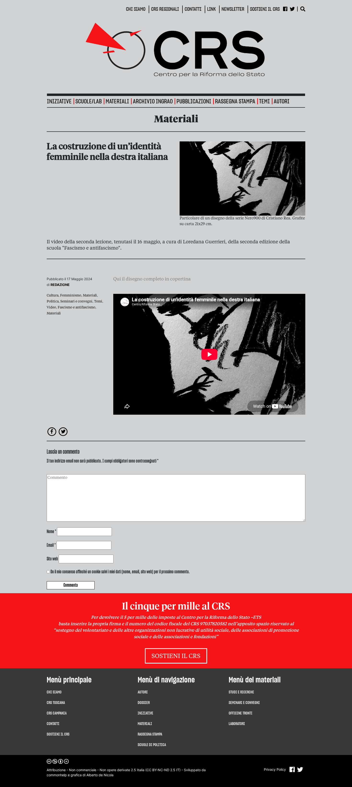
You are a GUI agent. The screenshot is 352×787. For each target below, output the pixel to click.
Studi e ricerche (241, 692)
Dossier (144, 703)
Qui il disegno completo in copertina (152, 279)
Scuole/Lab (88, 102)
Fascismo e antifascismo (76, 307)
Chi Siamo (54, 692)
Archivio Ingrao (153, 102)
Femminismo (70, 295)
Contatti (53, 724)
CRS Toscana (56, 703)
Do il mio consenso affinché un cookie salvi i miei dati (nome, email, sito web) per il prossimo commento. (120, 571)
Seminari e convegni (76, 301)
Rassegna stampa (235, 102)
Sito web (52, 559)
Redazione (60, 285)
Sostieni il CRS (176, 656)
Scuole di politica (152, 745)
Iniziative (145, 713)
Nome (51, 531)
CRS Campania (57, 713)
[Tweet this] (63, 431)
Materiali (117, 102)
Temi (264, 102)
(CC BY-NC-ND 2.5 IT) (163, 770)
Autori (282, 102)
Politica (53, 301)
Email (51, 545)
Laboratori (237, 724)
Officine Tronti (240, 713)
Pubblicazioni (193, 102)
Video (51, 307)
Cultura (52, 295)
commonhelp (57, 775)
